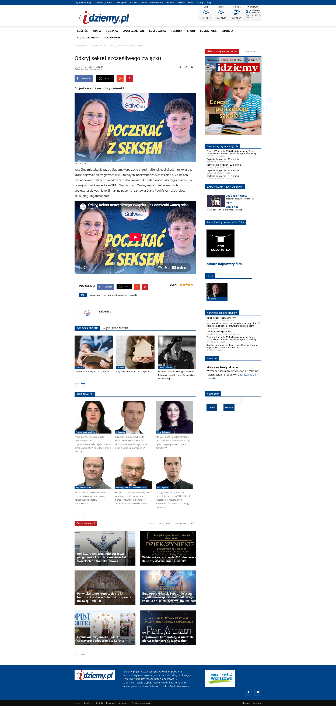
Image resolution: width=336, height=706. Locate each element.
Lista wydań (121, 2)
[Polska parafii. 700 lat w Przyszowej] (133, 473)
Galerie (181, 2)
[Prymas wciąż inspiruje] (93, 417)
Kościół (82, 30)
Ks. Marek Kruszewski (212, 299)
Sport (191, 30)
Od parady (120, 432)
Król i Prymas (162, 487)
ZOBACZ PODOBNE (87, 328)
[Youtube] (257, 692)
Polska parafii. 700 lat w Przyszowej (131, 487)
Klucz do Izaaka (163, 432)
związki (133, 295)
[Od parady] (133, 417)
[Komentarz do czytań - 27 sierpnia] (94, 352)
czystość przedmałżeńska (115, 295)
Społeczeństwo (133, 30)
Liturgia (227, 30)
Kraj (152, 523)
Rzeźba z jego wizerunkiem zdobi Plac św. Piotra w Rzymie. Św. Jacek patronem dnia (232, 346)
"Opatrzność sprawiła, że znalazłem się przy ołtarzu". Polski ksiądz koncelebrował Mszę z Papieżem (233, 324)
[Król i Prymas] (174, 473)
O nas (77, 702)
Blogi (208, 2)
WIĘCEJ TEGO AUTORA (116, 328)
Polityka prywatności (141, 702)
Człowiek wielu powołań (218, 331)
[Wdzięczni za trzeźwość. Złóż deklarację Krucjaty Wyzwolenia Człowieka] (170, 548)
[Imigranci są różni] (93, 473)
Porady (200, 2)
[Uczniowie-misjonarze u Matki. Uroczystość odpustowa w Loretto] (105, 627)
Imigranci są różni (83, 487)
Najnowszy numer (104, 2)
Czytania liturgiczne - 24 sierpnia (222, 176)
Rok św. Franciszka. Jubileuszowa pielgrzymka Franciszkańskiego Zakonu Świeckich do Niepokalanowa (104, 557)
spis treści (252, 51)
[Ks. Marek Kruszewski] (216, 295)
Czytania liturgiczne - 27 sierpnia (132, 371)
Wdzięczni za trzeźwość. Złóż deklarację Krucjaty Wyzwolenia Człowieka (169, 559)
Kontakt (99, 702)
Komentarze (208, 30)
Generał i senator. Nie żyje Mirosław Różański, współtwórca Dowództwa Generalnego (176, 375)
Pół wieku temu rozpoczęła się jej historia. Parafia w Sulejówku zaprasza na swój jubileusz (104, 597)
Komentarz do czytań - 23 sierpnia (223, 164)
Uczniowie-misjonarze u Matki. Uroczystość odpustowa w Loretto (100, 639)
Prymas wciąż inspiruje (85, 432)
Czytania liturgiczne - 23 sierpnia (222, 159)
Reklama (170, 2)
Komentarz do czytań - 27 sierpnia (92, 371)
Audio (190, 2)
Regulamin (123, 702)
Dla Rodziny (112, 37)
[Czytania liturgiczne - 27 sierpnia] (135, 352)
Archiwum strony (138, 2)
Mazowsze (180, 523)
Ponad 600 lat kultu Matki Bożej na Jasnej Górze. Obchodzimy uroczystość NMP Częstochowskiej (231, 152)
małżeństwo (94, 295)
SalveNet (105, 311)
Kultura (176, 30)
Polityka (112, 30)
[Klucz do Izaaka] (174, 417)
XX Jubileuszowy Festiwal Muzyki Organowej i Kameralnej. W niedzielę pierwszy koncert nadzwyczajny (168, 637)
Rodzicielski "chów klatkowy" (221, 317)
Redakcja (87, 702)
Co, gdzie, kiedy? (88, 37)
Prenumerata (156, 2)
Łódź (193, 523)
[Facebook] (248, 692)
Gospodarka (157, 30)
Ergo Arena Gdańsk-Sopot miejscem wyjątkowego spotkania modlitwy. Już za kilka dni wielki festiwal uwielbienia (169, 597)
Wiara (97, 30)
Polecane (245, 702)
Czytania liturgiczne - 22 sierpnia (222, 170)
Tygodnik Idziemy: (83, 2)
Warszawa (164, 523)
